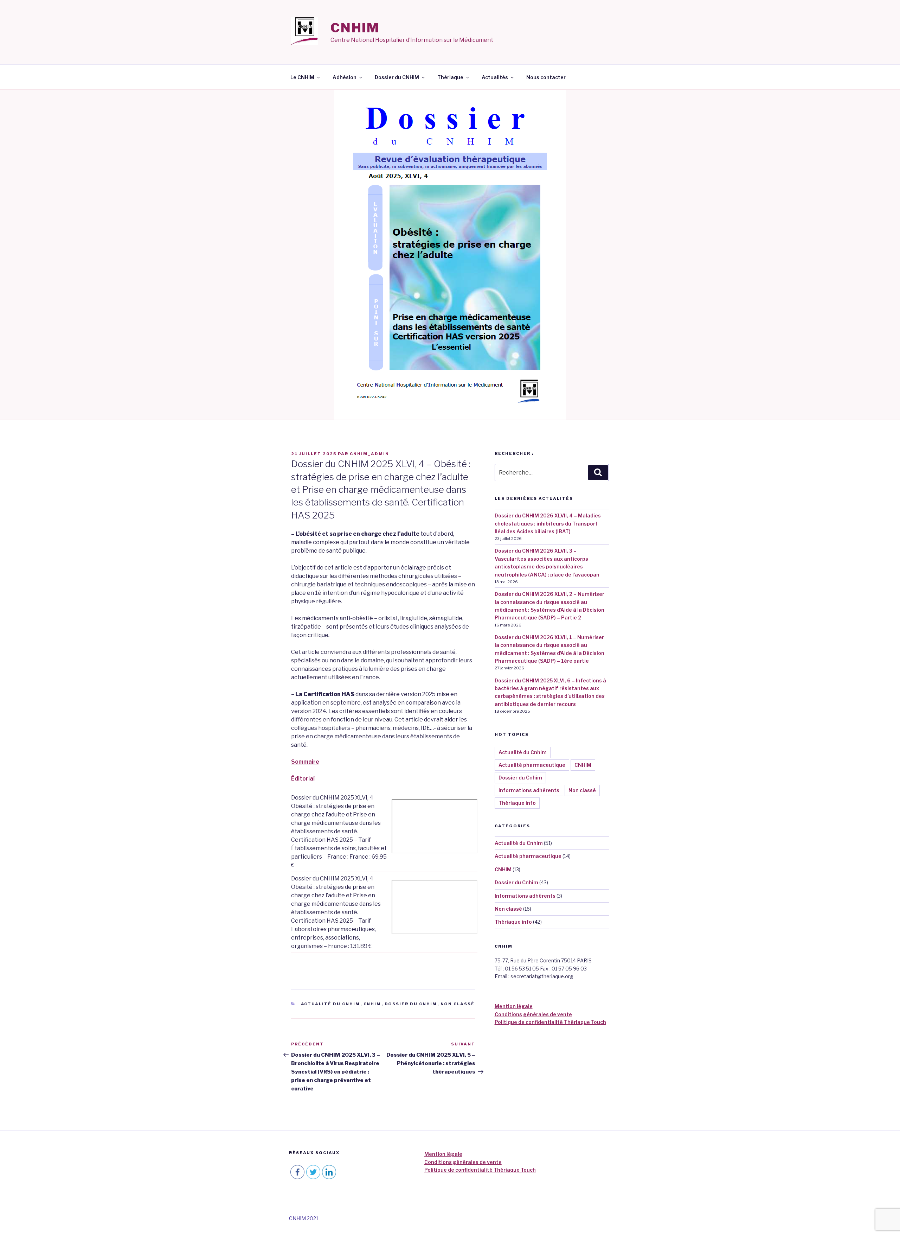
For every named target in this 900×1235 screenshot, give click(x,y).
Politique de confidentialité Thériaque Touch (550, 1022)
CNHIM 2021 (303, 1218)
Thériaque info (517, 803)
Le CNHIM (302, 77)
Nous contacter (546, 77)
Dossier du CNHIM (397, 77)
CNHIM (355, 28)
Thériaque (450, 77)
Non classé (458, 1003)
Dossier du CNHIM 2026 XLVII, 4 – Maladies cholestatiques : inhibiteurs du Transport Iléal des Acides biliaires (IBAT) (548, 523)
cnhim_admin (369, 453)
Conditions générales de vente (533, 1014)
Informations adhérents (529, 790)
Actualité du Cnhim (330, 1003)
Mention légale (514, 1006)
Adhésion (344, 77)
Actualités (495, 77)
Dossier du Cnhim (411, 1003)
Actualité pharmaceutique (532, 765)
